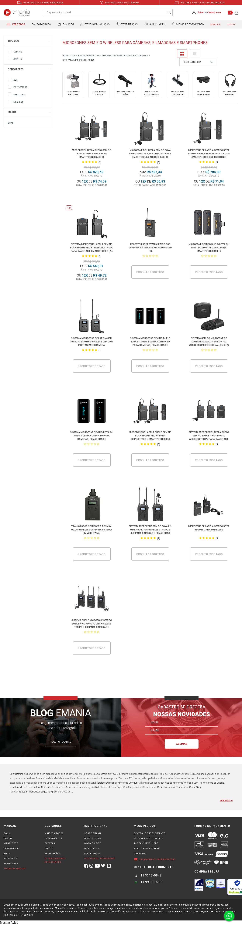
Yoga (43, 791)
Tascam (23, 791)
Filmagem (68, 24)
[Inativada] (198, 885)
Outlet (231, 24)
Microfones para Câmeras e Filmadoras (125, 55)
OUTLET (49, 848)
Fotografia (43, 24)
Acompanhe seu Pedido (148, 838)
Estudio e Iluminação (97, 24)
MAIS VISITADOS (54, 833)
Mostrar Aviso (9, 922)
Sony (198, 787)
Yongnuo (52, 791)
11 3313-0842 (151, 875)
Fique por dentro (60, 741)
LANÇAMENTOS (53, 838)
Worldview (34, 791)
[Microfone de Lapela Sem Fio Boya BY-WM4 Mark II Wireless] (208, 505)
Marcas (215, 24)
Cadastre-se (214, 12)
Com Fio (17, 51)
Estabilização (129, 24)
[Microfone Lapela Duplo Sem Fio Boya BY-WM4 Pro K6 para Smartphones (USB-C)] (91, 129)
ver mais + (226, 800)
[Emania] (17, 12)
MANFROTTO (11, 843)
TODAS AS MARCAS (15, 868)
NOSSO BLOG (91, 848)
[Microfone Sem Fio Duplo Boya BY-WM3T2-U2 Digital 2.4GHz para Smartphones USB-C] (208, 223)
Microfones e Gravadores (86, 55)
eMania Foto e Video (65, 55)
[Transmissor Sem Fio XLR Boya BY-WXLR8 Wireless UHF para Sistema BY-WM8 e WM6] (91, 505)
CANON (8, 838)
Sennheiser (182, 787)
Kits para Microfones (74, 60)
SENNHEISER (11, 863)
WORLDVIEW (11, 858)
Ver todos (18, 24)
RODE (7, 853)
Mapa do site (92, 843)
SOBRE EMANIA (93, 833)
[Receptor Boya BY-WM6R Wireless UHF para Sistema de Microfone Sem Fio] (150, 223)
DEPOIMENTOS (92, 838)
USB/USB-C (19, 94)
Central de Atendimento (149, 833)
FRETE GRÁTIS (53, 853)
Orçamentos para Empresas (157, 859)
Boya (10, 123)
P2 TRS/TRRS (20, 87)
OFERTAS (50, 843)
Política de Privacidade (99, 858)
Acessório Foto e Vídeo (189, 24)
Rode (160, 787)
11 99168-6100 (152, 882)
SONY (7, 833)
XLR (15, 80)
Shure (192, 787)
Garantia (140, 853)
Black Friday (92, 853)
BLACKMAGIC (11, 848)
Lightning (18, 102)
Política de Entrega (147, 848)
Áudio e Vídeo (157, 24)
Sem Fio (17, 59)
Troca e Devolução (146, 843)
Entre (200, 12)
